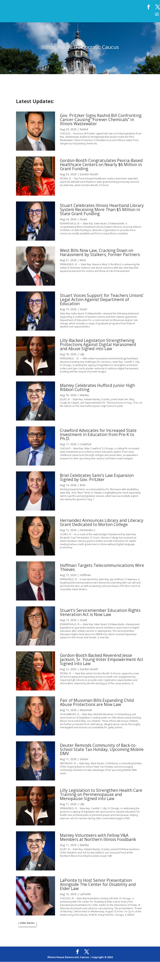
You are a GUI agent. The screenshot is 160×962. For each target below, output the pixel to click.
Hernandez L (88, 530)
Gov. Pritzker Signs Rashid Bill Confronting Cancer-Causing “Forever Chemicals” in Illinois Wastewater (100, 119)
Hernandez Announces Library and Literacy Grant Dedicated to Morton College (101, 522)
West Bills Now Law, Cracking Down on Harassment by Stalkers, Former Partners (100, 252)
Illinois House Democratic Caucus (68, 957)
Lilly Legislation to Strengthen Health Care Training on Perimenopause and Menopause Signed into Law (101, 794)
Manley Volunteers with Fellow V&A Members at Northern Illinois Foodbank (98, 837)
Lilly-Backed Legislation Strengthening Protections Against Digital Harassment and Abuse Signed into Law (98, 344)
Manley (84, 395)
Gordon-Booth (89, 174)
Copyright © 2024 (102, 957)
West (83, 260)
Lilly (82, 354)
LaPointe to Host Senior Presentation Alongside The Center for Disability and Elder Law (98, 884)
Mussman (86, 710)
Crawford (85, 444)
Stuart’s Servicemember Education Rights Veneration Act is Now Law (100, 612)
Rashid (84, 129)
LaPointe (85, 894)
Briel (82, 485)
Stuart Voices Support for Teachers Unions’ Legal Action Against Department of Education (102, 299)
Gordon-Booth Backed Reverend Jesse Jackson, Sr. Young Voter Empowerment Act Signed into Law (101, 659)
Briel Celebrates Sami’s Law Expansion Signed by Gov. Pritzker (97, 477)
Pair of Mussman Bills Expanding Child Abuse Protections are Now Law (97, 702)
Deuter (84, 759)
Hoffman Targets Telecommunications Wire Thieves (102, 567)
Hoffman (85, 575)
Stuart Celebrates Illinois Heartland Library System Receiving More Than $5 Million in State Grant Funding (102, 209)
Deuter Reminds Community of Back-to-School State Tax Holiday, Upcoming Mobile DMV (102, 749)
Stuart (83, 219)
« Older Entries (26, 923)
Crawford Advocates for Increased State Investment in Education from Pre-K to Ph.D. (98, 434)
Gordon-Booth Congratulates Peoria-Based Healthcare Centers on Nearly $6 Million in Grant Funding (101, 164)
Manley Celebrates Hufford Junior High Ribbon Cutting (97, 387)
